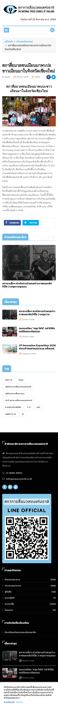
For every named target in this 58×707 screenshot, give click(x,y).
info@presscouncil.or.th (19, 478)
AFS (38, 407)
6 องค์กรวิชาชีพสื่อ (13, 407)
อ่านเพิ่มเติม (9, 702)
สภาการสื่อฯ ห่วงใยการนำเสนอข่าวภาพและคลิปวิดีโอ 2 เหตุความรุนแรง (27, 284)
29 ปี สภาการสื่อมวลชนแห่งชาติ (18, 400)
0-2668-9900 (14, 473)
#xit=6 (8, 379)
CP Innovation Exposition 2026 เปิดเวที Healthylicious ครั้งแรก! (37, 346)
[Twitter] (10, 488)
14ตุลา (21, 379)
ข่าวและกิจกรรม (24, 41)
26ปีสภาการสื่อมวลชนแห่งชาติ (18, 386)
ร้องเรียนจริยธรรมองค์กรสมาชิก (20, 632)
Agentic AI (10, 414)
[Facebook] (4, 488)
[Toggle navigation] (6, 30)
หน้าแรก (9, 41)
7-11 (29, 407)
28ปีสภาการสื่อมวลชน (15, 393)
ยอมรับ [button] (19, 702)
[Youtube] (15, 488)
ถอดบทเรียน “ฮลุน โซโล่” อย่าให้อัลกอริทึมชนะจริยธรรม (37, 329)
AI (23, 414)
